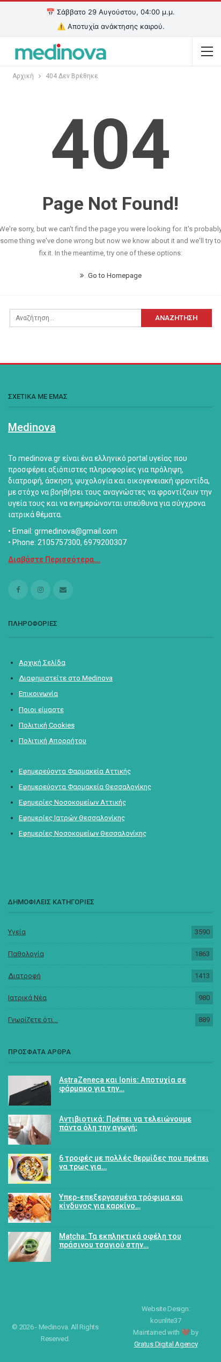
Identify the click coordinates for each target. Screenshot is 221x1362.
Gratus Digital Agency (166, 1344)
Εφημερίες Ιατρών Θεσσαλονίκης (72, 818)
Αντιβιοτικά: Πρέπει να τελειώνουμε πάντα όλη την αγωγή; (125, 1123)
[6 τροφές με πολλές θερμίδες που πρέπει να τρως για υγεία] (29, 1169)
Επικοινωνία (38, 694)
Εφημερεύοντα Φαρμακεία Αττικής (75, 771)
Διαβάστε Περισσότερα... (54, 559)
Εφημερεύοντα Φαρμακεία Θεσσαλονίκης (85, 787)
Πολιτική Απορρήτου (52, 741)
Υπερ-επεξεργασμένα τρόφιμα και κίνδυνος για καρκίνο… (121, 1201)
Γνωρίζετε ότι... (33, 1020)
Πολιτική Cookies (47, 725)
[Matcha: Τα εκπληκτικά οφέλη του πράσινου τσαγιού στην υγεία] (29, 1247)
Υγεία (17, 932)
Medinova (32, 427)
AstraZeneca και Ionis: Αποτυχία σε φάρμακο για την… (122, 1084)
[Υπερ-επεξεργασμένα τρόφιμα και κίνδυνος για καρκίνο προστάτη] (29, 1208)
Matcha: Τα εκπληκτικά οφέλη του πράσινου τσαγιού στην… (120, 1241)
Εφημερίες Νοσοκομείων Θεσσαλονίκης (82, 833)
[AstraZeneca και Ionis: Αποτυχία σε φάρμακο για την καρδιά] (29, 1091)
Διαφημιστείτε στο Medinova (66, 678)
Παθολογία (26, 954)
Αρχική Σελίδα (42, 663)
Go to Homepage (114, 275)
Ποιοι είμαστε (41, 710)
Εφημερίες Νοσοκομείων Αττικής (72, 802)
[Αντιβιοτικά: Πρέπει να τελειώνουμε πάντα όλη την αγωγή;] (29, 1130)
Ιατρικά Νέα (27, 998)
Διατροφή (24, 976)
